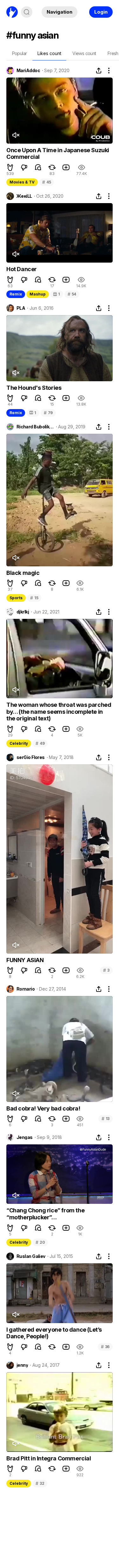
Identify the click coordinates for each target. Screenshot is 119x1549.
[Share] (98, 70)
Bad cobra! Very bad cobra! (43, 1108)
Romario (26, 989)
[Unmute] (15, 135)
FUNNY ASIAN (25, 960)
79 (48, 412)
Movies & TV (22, 182)
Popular (19, 53)
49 (40, 743)
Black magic (23, 572)
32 (40, 1483)
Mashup (38, 294)
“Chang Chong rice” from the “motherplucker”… (45, 1214)
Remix (16, 294)
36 (105, 1346)
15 (34, 597)
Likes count (49, 53)
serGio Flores (31, 757)
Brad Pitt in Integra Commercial (48, 1458)
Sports (16, 597)
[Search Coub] (26, 12)
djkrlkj (23, 612)
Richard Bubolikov (35, 427)
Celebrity (19, 743)
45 (46, 182)
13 (105, 1118)
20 (40, 1242)
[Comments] (38, 167)
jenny (22, 1365)
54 (72, 294)
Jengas (25, 1137)
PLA (21, 308)
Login (101, 12)
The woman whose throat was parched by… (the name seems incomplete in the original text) (58, 711)
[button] (10, 167)
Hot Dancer (21, 269)
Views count (84, 53)
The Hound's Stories (33, 387)
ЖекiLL (24, 196)
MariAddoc (28, 70)
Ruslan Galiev (31, 1256)
